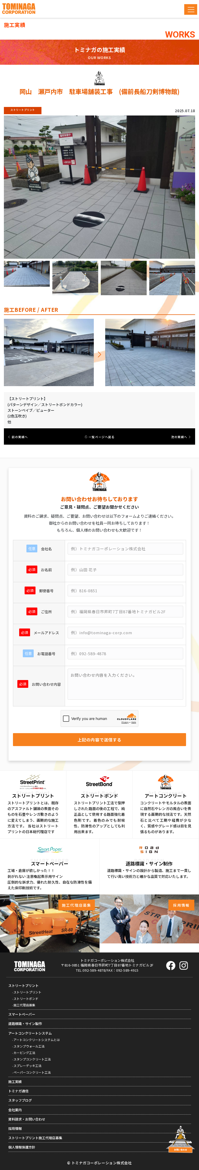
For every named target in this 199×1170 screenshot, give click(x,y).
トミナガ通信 (18, 1090)
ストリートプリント (23, 985)
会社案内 (15, 1109)
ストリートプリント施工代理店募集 (35, 1137)
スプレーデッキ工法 (27, 1065)
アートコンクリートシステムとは (36, 1039)
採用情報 (15, 1128)
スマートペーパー (21, 1014)
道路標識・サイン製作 (25, 1023)
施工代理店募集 (24, 1005)
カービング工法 (24, 1052)
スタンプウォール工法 (29, 1046)
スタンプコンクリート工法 (32, 1059)
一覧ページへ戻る (101, 437)
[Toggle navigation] (190, 9)
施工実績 (15, 1081)
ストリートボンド (25, 998)
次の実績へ (179, 437)
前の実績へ (19, 437)
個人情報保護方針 (21, 1147)
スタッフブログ (20, 1100)
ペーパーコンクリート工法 (32, 1072)
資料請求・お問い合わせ (26, 1119)
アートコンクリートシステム (30, 1033)
